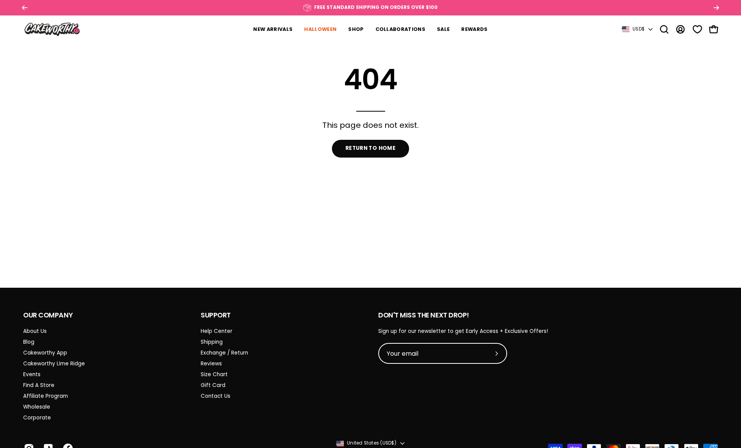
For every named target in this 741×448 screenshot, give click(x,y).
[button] (664, 29)
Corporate (37, 417)
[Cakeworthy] (52, 29)
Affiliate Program (45, 396)
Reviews (211, 363)
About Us (35, 331)
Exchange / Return (224, 352)
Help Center (216, 331)
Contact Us (215, 396)
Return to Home (370, 148)
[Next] (716, 7)
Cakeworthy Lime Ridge (54, 363)
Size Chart (214, 374)
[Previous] (24, 7)
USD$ (639, 29)
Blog (28, 342)
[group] (370, 7)
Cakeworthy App (45, 352)
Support (216, 315)
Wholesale (36, 407)
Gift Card (213, 385)
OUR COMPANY (48, 315)
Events (32, 374)
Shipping (212, 342)
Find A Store (38, 385)
